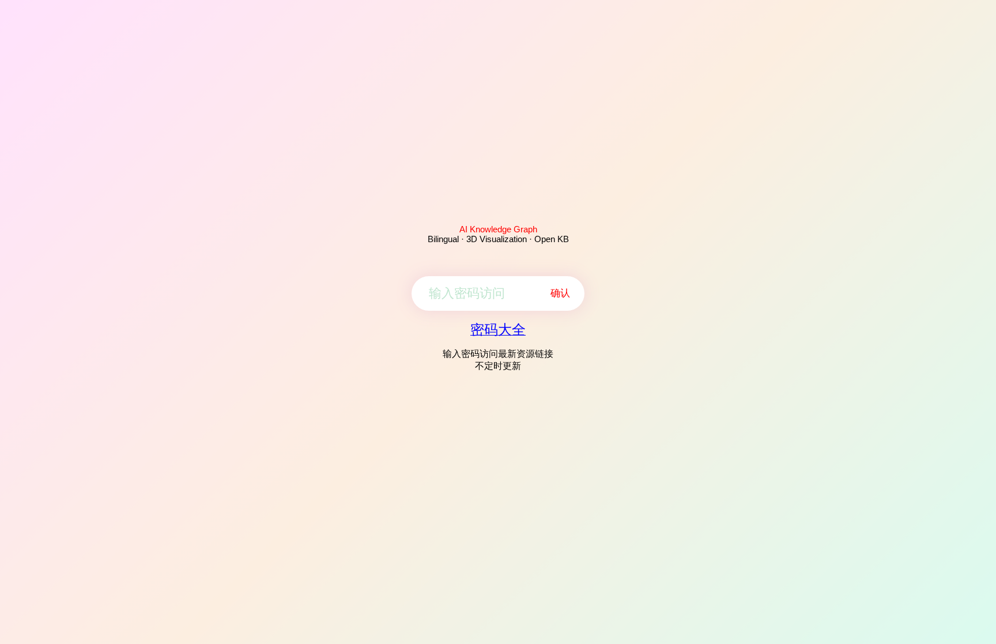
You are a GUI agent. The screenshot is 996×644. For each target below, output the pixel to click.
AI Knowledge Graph (498, 229)
